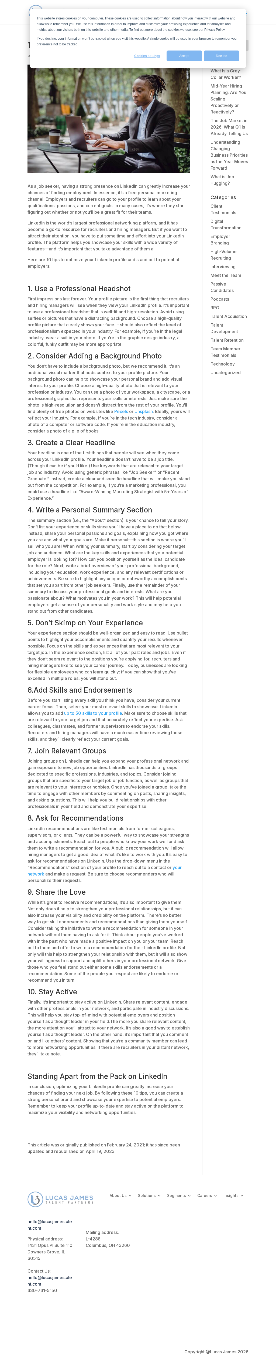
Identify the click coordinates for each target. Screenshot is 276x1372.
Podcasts (220, 299)
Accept (184, 56)
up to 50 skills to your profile (93, 713)
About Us (118, 1196)
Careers (204, 1196)
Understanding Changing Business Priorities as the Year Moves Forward (229, 155)
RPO (215, 307)
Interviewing (223, 266)
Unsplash (143, 411)
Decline (221, 56)
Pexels (121, 411)
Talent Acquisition (229, 316)
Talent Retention (227, 340)
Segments (176, 1196)
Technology (223, 364)
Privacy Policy (41, 1351)
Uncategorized (226, 372)
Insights (231, 1196)
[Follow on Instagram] (148, 1308)
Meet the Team (226, 275)
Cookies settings (147, 56)
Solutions (147, 1196)
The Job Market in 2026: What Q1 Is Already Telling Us (229, 127)
